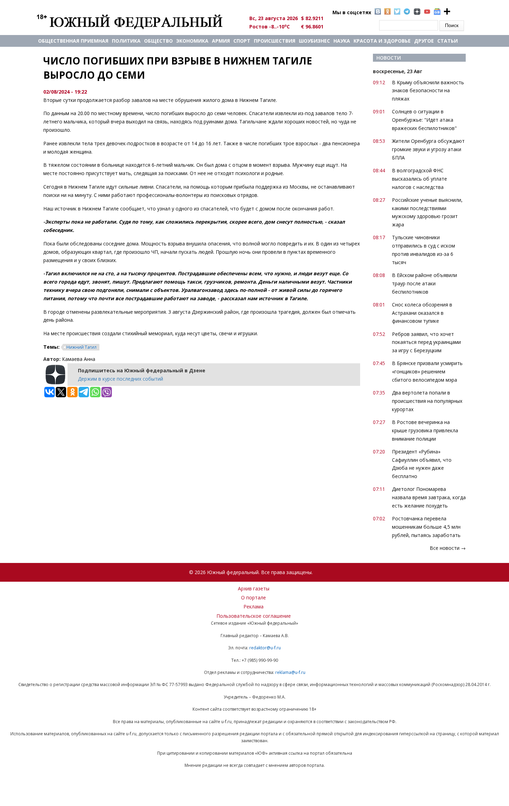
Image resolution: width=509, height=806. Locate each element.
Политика (126, 40)
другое (424, 40)
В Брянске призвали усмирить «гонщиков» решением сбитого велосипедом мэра (427, 371)
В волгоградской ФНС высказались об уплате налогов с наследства (419, 178)
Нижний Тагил (81, 347)
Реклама (253, 606)
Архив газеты (253, 588)
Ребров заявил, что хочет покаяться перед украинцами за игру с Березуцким (426, 342)
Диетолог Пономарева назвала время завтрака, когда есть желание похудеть (429, 497)
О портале (253, 597)
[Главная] (137, 21)
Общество (158, 40)
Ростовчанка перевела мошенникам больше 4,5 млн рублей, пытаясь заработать (426, 526)
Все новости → (448, 548)
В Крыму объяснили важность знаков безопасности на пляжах (428, 90)
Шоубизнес (314, 40)
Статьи (447, 40)
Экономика (192, 40)
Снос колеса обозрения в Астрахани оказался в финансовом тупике (422, 312)
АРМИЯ (221, 40)
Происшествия (274, 40)
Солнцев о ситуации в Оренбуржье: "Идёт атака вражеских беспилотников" (424, 119)
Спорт (241, 40)
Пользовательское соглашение (253, 616)
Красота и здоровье (382, 40)
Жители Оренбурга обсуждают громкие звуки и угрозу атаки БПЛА (428, 149)
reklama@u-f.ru (290, 672)
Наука (341, 40)
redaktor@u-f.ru (265, 648)
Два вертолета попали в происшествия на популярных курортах (427, 401)
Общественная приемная (73, 40)
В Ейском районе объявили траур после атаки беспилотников (424, 283)
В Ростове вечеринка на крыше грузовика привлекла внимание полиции (425, 430)
